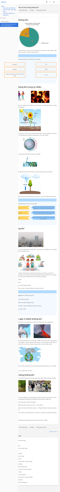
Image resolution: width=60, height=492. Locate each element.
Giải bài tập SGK (23, 10)
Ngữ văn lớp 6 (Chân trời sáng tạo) (13, 453)
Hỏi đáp (32, 10)
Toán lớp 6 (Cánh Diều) (10, 443)
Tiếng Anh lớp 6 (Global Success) (12, 458)
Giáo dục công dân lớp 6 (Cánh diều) (13, 479)
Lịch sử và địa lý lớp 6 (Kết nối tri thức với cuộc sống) (17, 469)
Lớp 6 (2, 6)
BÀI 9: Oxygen (5, 21)
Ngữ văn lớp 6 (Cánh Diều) (11, 451)
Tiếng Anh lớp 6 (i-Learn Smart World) (14, 456)
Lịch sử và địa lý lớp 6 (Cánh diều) (13, 472)
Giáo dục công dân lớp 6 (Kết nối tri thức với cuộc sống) (18, 477)
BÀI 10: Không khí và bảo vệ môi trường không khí (8, 24)
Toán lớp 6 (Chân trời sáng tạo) (12, 445)
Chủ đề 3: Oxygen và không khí (9, 14)
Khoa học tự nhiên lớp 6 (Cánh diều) (13, 464)
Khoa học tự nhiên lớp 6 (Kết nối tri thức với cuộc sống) (18, 461)
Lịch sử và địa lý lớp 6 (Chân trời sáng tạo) (15, 474)
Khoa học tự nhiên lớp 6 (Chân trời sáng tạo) (15, 466)
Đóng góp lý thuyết (41, 10)
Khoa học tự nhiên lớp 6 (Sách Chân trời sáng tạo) (9, 9)
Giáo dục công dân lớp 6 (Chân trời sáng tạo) (15, 482)
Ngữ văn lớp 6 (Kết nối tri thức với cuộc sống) (15, 448)
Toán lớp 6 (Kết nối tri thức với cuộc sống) (15, 440)
